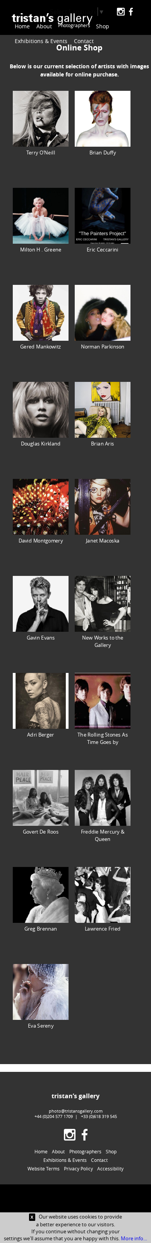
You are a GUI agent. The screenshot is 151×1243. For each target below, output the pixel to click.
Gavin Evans (41, 637)
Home (22, 26)
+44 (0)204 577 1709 (53, 1116)
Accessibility (110, 1169)
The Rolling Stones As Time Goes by (102, 738)
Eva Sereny (40, 1025)
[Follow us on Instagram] (120, 12)
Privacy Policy (78, 1169)
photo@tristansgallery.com (76, 1111)
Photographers (77, 26)
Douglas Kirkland (41, 443)
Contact (84, 41)
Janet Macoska (102, 540)
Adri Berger (40, 734)
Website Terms (43, 1169)
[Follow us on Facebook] (131, 12)
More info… (134, 1238)
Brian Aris (102, 443)
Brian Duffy (102, 152)
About (44, 26)
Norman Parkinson (103, 346)
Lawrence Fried (102, 928)
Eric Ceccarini (102, 249)
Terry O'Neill (40, 152)
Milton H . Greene (40, 249)
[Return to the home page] (52, 20)
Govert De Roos (40, 831)
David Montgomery (41, 540)
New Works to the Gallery (102, 641)
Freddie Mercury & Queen (103, 835)
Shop (110, 26)
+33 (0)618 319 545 (99, 1116)
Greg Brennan (40, 928)
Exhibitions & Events (41, 41)
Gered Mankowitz (40, 346)
